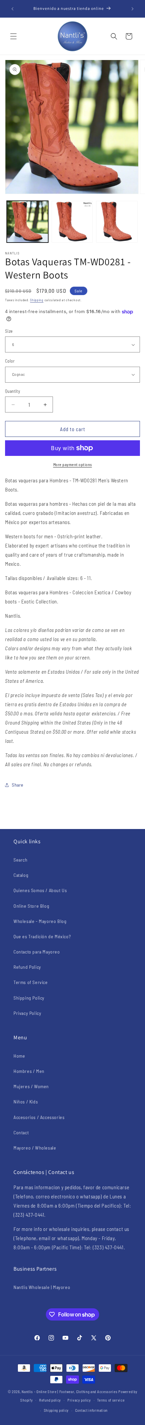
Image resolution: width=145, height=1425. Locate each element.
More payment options (72, 464)
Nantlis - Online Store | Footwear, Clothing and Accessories (69, 1391)
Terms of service (110, 1400)
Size (9, 331)
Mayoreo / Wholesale (34, 1148)
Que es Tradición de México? (42, 936)
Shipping (37, 300)
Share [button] (18, 785)
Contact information (91, 1410)
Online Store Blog (31, 906)
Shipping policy (56, 1410)
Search (20, 860)
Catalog (20, 875)
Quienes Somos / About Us (40, 890)
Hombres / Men (29, 1071)
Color (9, 361)
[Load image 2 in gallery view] (72, 222)
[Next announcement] (132, 8)
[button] (13, 36)
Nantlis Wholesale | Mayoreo (41, 1287)
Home (19, 1056)
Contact (21, 1132)
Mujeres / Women (31, 1086)
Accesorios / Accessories (38, 1117)
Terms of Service (30, 982)
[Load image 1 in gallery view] (27, 222)
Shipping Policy (29, 998)
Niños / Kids (25, 1101)
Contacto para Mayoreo (36, 952)
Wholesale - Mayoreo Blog (39, 921)
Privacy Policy (27, 1013)
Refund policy (50, 1400)
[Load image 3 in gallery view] (117, 222)
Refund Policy (27, 967)
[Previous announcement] (12, 8)
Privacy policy (79, 1400)
